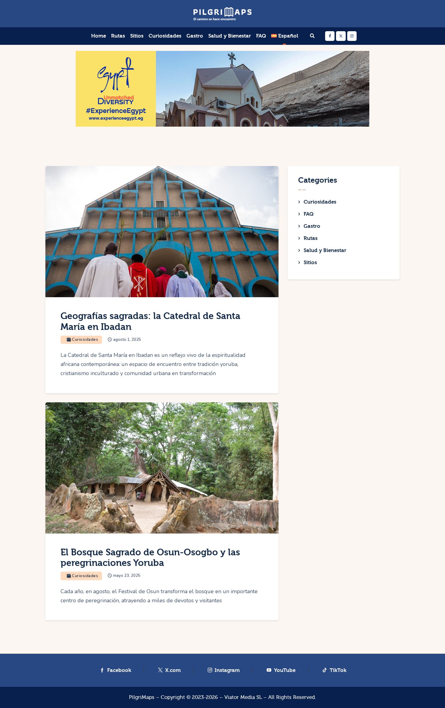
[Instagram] (352, 36)
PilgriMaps (141, 697)
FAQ (309, 214)
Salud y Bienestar (325, 250)
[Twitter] (340, 36)
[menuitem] (285, 36)
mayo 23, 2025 (126, 575)
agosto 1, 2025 (127, 339)
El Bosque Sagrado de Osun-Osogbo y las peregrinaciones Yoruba (150, 558)
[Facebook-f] (330, 36)
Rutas (311, 238)
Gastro (312, 226)
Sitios (310, 262)
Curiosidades (320, 202)
